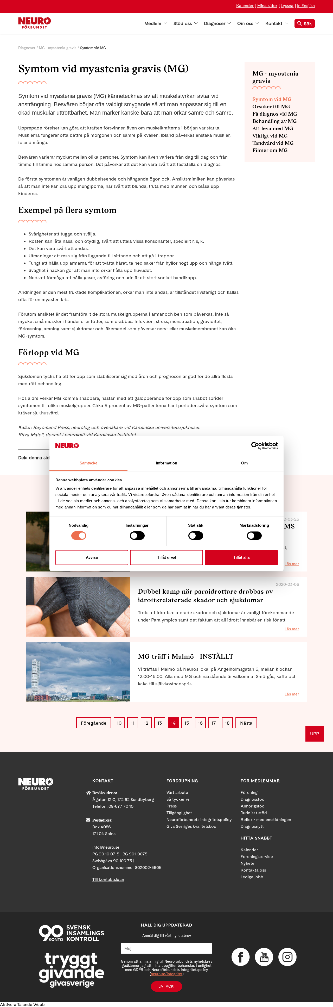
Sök (308, 23)
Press (171, 806)
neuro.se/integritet (166, 974)
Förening (249, 792)
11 (133, 723)
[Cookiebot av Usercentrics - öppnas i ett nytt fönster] (255, 446)
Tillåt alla (241, 557)
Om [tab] (244, 463)
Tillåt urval (166, 557)
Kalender (245, 5)
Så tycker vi (177, 799)
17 (214, 723)
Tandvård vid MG (272, 143)
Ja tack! (166, 986)
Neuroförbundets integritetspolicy (199, 819)
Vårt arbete (177, 792)
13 (159, 723)
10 (119, 723)
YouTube (264, 957)
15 (186, 723)
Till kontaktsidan (108, 879)
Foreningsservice (257, 856)
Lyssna (287, 5)
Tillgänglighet (179, 812)
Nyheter (248, 863)
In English (306, 5)
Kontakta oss (253, 870)
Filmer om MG (269, 150)
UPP (314, 733)
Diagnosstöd (253, 799)
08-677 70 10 (120, 806)
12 (146, 723)
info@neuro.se (105, 847)
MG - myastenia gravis (57, 48)
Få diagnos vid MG (274, 114)
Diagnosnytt (252, 826)
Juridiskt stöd (254, 812)
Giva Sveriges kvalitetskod (191, 826)
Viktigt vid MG (269, 136)
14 (173, 723)
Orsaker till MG (271, 106)
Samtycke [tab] (89, 463)
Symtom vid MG (271, 99)
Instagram (287, 957)
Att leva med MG (272, 128)
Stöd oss (183, 23)
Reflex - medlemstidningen (266, 819)
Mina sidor (267, 5)
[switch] (137, 536)
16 (200, 723)
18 (227, 723)
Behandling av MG (274, 121)
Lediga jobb (252, 876)
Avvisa (92, 557)
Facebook (241, 957)
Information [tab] (166, 463)
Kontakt (274, 23)
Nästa (246, 723)
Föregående (93, 723)
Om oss (245, 23)
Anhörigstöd (253, 806)
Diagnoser (215, 23)
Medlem (153, 23)
